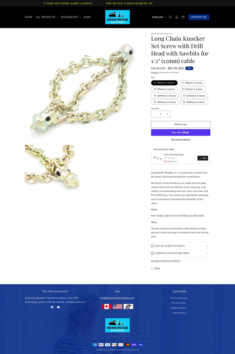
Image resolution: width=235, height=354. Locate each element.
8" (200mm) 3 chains (194, 102)
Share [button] (157, 268)
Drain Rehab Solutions (112, 350)
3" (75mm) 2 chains (164, 89)
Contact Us (198, 17)
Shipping (155, 72)
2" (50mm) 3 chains (192, 83)
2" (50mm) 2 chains (164, 83)
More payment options (180, 139)
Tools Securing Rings (174, 154)
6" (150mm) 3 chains (165, 102)
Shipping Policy (178, 308)
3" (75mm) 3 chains (192, 89)
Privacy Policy (179, 303)
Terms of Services (178, 298)
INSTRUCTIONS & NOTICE (166, 261)
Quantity (155, 108)
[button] (46, 17)
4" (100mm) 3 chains (165, 95)
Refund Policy (180, 312)
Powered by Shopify (130, 350)
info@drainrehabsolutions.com (118, 297)
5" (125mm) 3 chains (194, 95)
